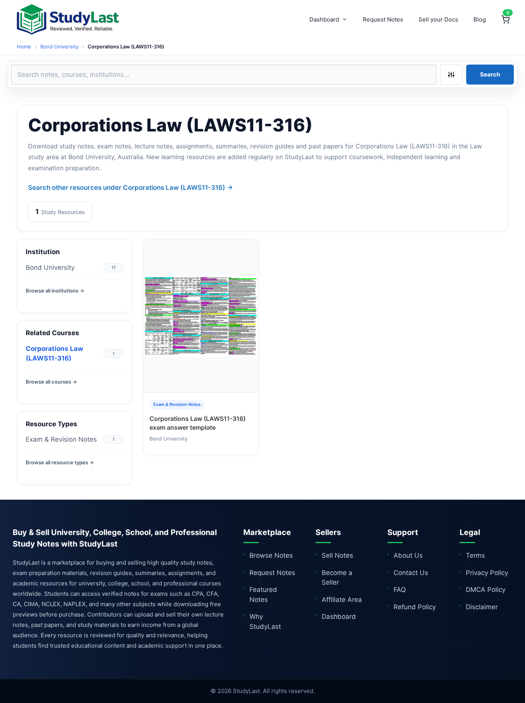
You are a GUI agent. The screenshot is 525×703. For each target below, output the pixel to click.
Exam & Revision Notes (61, 439)
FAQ (400, 589)
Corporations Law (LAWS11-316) (54, 353)
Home (24, 46)
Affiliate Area (342, 599)
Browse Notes (271, 555)
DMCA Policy (485, 589)
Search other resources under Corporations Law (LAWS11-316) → (130, 187)
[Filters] (451, 75)
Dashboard (324, 19)
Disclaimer (482, 607)
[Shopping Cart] (505, 19)
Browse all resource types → (60, 462)
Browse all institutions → (55, 291)
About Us (408, 555)
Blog (479, 19)
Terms (475, 555)
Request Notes (383, 19)
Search (490, 74)
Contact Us (411, 573)
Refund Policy (415, 607)
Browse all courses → (51, 382)
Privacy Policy (487, 573)
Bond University (59, 46)
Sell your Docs (438, 19)
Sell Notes (337, 555)
